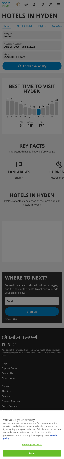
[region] (32, 434)
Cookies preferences (32, 444)
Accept (32, 453)
